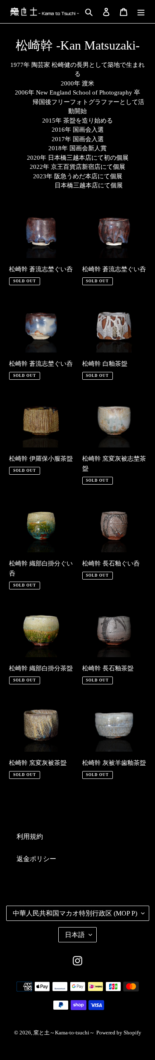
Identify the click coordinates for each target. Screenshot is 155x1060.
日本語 (75, 934)
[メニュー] (141, 11)
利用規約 (30, 836)
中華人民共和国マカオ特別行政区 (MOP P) (75, 913)
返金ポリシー (36, 858)
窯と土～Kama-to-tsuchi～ (64, 1032)
